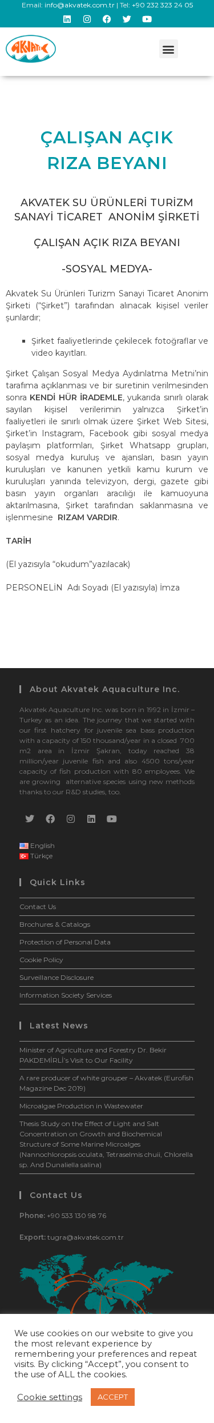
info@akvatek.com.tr (80, 5)
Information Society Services (65, 995)
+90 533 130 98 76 (76, 1215)
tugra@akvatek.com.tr (85, 1237)
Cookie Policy (41, 959)
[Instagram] (87, 18)
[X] (29, 818)
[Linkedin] (67, 18)
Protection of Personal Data (65, 942)
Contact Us (37, 906)
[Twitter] (127, 18)
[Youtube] (147, 18)
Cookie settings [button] (49, 1397)
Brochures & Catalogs (54, 924)
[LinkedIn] (91, 818)
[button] (168, 48)
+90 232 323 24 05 (162, 5)
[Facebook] (107, 18)
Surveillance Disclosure (56, 977)
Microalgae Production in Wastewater (81, 1106)
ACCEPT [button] (113, 1396)
